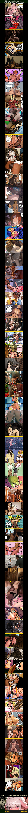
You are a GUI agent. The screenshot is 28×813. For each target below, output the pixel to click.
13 (7, 793)
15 (10, 793)
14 (9, 793)
